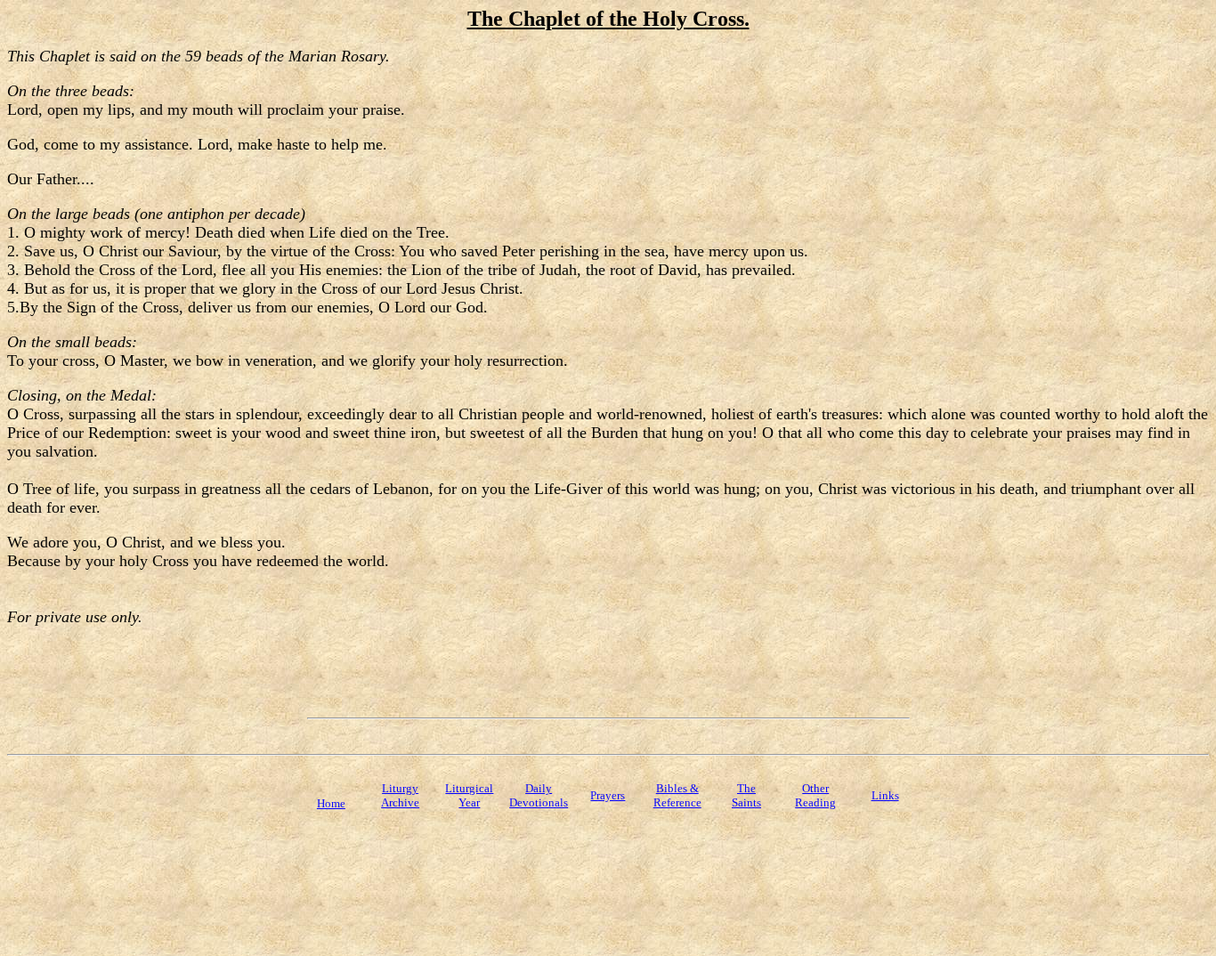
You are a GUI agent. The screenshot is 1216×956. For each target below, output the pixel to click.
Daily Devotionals (538, 795)
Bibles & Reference (677, 795)
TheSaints (746, 795)
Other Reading (815, 795)
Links (885, 795)
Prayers (607, 795)
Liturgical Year (469, 795)
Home (331, 803)
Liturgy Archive (400, 795)
